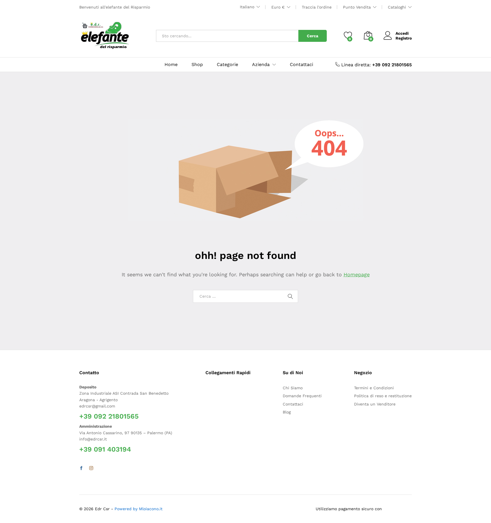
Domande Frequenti (302, 396)
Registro (404, 38)
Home (171, 64)
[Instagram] (91, 468)
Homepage (357, 274)
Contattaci (301, 64)
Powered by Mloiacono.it (139, 508)
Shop (197, 64)
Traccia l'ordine (317, 7)
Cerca (312, 36)
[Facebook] (81, 468)
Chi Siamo (293, 388)
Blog (287, 412)
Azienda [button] (261, 64)
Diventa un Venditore (375, 404)
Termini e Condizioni (374, 388)
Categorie (227, 64)
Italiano (247, 7)
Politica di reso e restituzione (383, 396)
